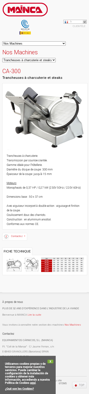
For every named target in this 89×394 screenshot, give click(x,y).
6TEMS (63, 383)
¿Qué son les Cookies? (19, 388)
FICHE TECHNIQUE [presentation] (17, 251)
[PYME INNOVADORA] (25, 28)
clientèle (79, 26)
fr (71, 21)
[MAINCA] (25, 11)
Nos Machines (73, 324)
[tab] (17, 251)
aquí (33, 382)
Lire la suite (34, 314)
